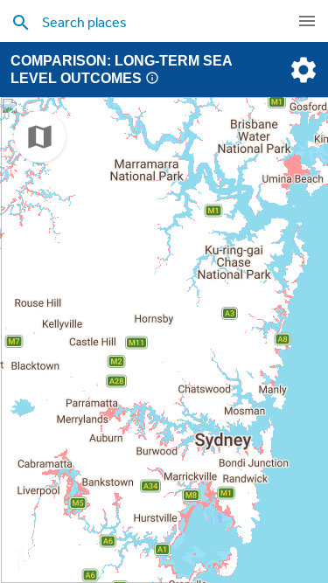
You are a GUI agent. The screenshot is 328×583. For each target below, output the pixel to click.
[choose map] (40, 137)
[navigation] (307, 21)
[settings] (302, 70)
